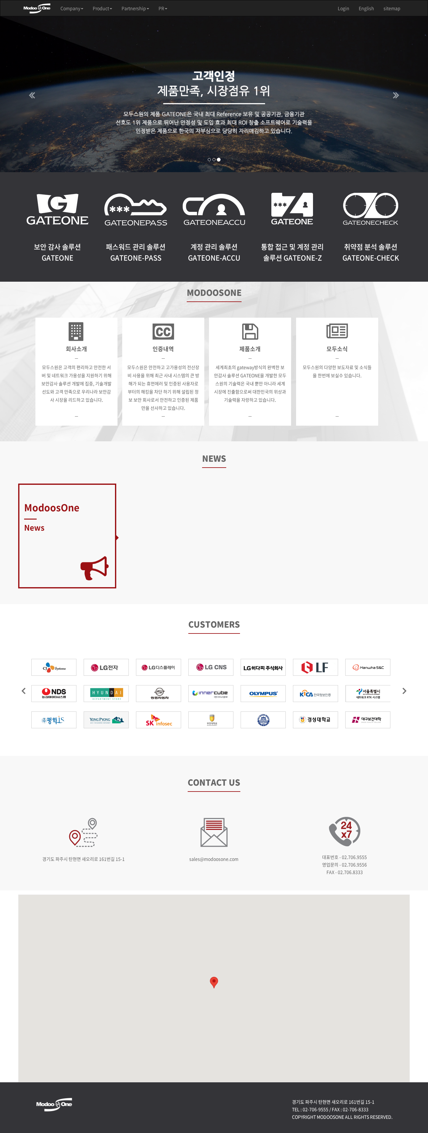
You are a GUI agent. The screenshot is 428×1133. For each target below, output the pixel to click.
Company (70, 8)
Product (101, 8)
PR (161, 8)
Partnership (134, 8)
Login (343, 8)
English (366, 8)
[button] (32, 94)
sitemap (392, 8)
